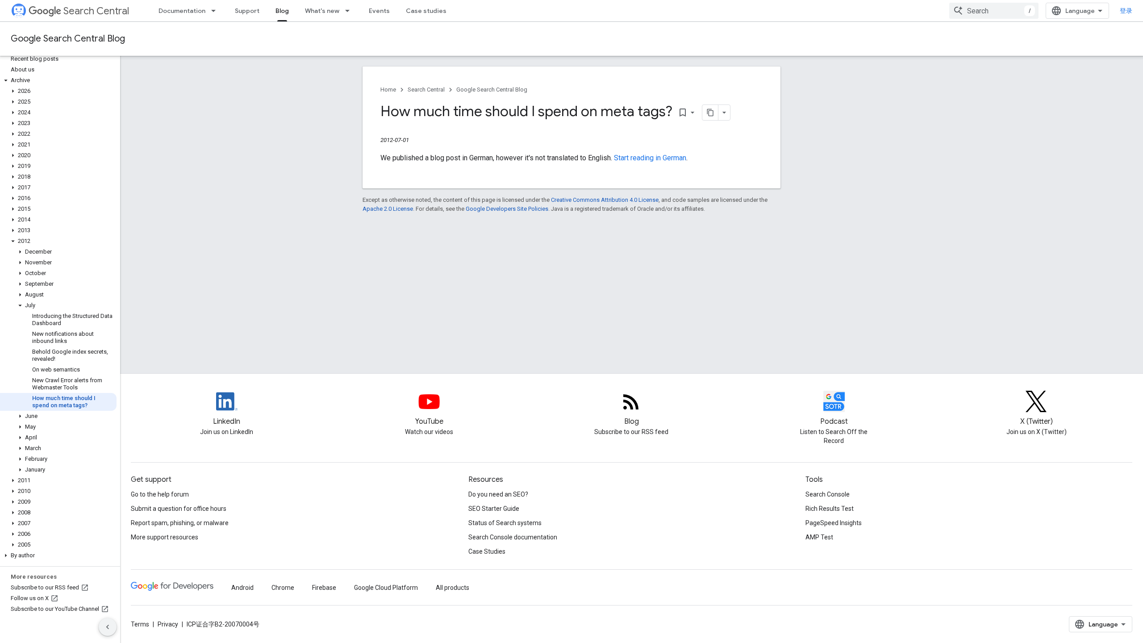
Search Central (96, 11)
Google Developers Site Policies (507, 208)
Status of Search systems (505, 522)
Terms (140, 624)
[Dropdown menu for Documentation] (216, 10)
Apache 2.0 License (388, 208)
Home (388, 89)
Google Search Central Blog (68, 38)
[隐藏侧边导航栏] (108, 627)
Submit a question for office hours (178, 508)
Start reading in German (650, 158)
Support (247, 11)
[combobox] (994, 11)
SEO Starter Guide (493, 508)
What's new (322, 11)
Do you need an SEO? (498, 494)
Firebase (324, 587)
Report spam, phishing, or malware (180, 522)
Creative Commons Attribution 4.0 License (605, 199)
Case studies (426, 11)
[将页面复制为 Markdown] (710, 112)
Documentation (182, 11)
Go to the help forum (160, 494)
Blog (282, 11)
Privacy (168, 624)
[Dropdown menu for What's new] (350, 10)
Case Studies (486, 551)
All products (452, 587)
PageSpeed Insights (833, 522)
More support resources (164, 537)
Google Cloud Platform (386, 587)
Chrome (282, 587)
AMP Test (819, 537)
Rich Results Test (829, 508)
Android (242, 587)
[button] (58, 80)
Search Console (827, 494)
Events (379, 11)
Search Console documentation (512, 537)
